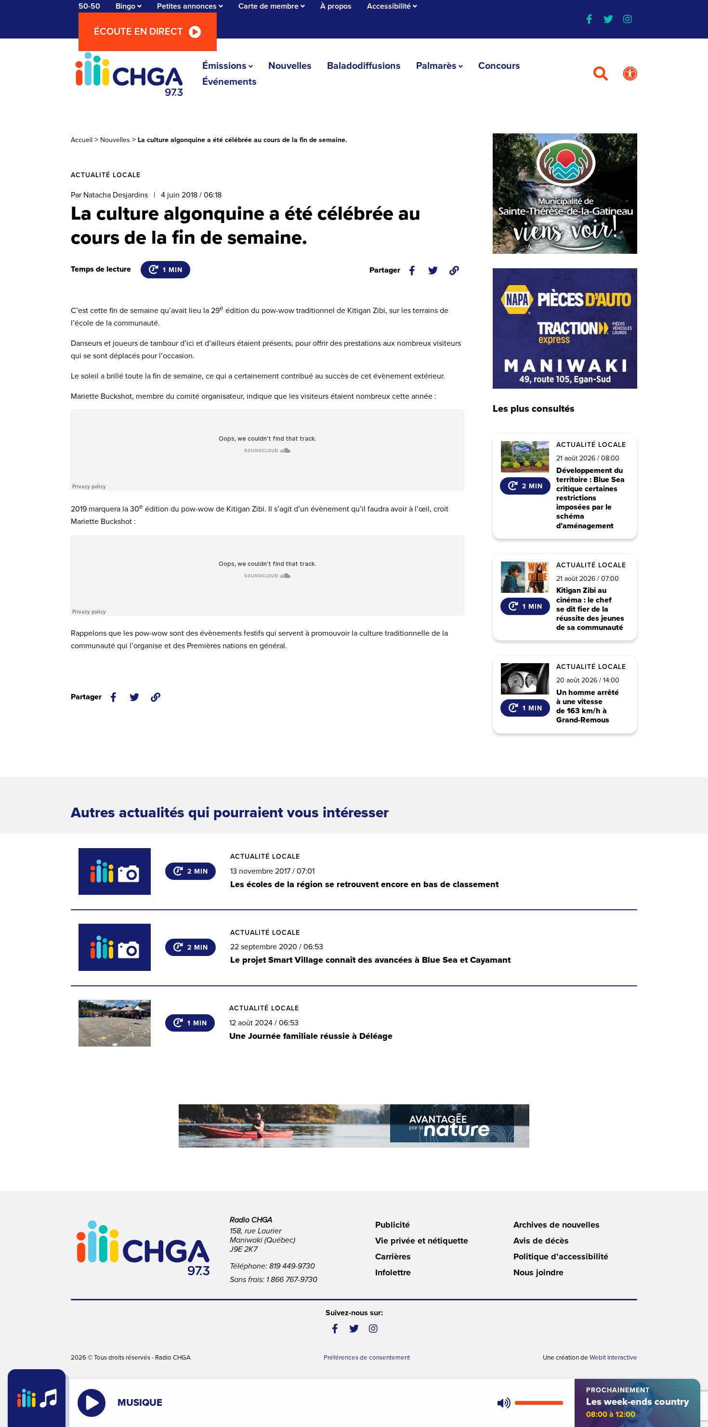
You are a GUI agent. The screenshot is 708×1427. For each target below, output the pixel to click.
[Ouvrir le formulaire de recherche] (600, 74)
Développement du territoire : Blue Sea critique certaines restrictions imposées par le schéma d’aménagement (590, 498)
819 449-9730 (292, 1266)
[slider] (539, 1403)
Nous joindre (538, 1272)
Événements (229, 82)
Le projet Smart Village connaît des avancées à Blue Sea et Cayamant (370, 960)
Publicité (392, 1224)
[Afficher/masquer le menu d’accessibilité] (630, 74)
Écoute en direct (138, 32)
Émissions (224, 66)
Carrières (393, 1256)
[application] (528, 1403)
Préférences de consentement (367, 1358)
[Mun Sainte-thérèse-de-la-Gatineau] (565, 193)
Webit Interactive (613, 1358)
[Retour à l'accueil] (129, 74)
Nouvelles (290, 66)
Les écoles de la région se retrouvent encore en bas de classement (364, 884)
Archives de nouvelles (556, 1224)
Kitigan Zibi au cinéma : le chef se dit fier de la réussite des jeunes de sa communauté (590, 609)
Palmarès (436, 66)
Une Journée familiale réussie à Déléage (311, 1036)
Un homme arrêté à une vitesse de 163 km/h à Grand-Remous (587, 706)
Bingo (125, 6)
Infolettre (393, 1272)
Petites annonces (187, 6)
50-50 (89, 6)
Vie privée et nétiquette (421, 1240)
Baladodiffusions (364, 66)
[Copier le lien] (454, 270)
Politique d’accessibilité (560, 1256)
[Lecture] (91, 1402)
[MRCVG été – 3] (354, 1126)
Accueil (81, 140)
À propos (336, 6)
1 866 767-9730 (291, 1279)
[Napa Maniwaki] (565, 328)
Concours (499, 66)
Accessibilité (389, 6)
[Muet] (503, 1403)
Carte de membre (268, 6)
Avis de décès (541, 1240)
